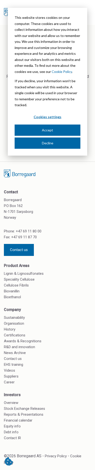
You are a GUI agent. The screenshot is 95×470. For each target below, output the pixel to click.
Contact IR (12, 438)
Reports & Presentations (23, 414)
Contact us (19, 250)
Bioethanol (12, 297)
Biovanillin (11, 291)
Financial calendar (18, 420)
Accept (47, 130)
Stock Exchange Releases (24, 408)
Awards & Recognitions (22, 341)
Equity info (12, 426)
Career (9, 382)
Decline (47, 143)
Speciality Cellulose (19, 279)
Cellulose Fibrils (16, 285)
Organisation (14, 323)
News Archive (15, 353)
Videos (9, 370)
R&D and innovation (19, 347)
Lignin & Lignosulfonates (24, 273)
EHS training (13, 364)
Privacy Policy (56, 456)
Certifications (14, 335)
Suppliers (11, 376)
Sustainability (14, 317)
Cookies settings (47, 117)
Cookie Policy (62, 71)
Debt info (11, 432)
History (9, 329)
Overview (11, 403)
